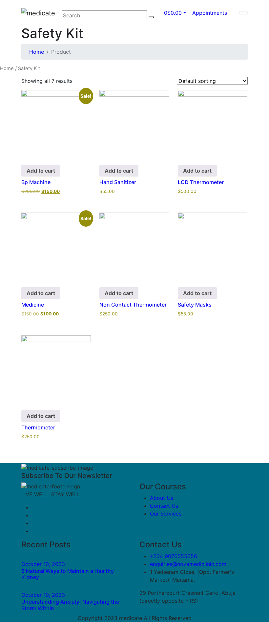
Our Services (165, 513)
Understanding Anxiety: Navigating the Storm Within (70, 604)
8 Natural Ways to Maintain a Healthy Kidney (67, 574)
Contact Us (164, 505)
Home (36, 51)
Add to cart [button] (41, 170)
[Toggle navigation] (243, 12)
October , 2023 (43, 564)
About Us (161, 498)
